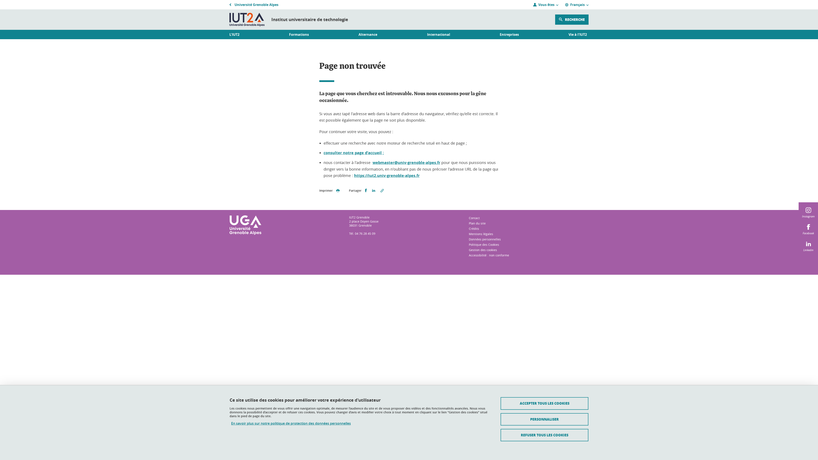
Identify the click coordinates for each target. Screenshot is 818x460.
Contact (474, 218)
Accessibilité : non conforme (489, 255)
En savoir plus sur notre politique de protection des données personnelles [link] (291, 423)
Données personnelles (485, 239)
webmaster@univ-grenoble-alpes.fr (406, 162)
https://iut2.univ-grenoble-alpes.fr (387, 175)
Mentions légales (481, 234)
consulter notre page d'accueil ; (354, 152)
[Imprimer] (337, 190)
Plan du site (477, 223)
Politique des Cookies (484, 245)
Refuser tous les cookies (544, 435)
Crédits (474, 229)
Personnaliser (544, 419)
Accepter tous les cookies (544, 403)
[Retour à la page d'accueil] (247, 19)
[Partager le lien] (382, 190)
